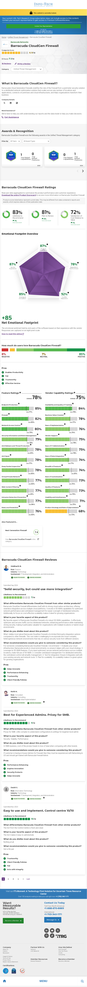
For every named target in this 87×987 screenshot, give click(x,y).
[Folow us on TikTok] (52, 936)
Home (4, 37)
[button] (43, 981)
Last (28, 879)
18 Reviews (6, 64)
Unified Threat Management (18, 37)
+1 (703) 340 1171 (62, 896)
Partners (33, 949)
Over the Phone (63, 951)
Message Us (52, 920)
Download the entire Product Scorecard (19, 195)
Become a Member (12, 921)
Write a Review (23, 64)
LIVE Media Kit (35, 951)
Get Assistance (11, 117)
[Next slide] (82, 170)
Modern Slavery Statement (10, 962)
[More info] (47, 244)
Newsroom (6, 953)
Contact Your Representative (43, 26)
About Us (5, 949)
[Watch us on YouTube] (52, 931)
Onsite (60, 953)
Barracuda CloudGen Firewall (41, 37)
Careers (5, 951)
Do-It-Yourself (62, 949)
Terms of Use (7, 958)
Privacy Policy (7, 960)
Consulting (61, 954)
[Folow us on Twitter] (58, 931)
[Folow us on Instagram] (46, 936)
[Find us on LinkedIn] (46, 931)
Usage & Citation (7, 956)
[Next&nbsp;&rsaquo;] (23, 879)
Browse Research (36, 961)
